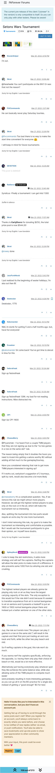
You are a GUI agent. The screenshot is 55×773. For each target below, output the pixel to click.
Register (8, 751)
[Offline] (4, 56)
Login (18, 751)
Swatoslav (11, 299)
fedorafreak (12, 368)
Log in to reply (45, 36)
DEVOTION (11, 166)
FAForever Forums (19, 2)
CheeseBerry (12, 438)
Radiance (11, 185)
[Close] (50, 702)
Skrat (9, 79)
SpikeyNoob (12, 552)
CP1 (8, 415)
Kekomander (12, 322)
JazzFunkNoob (13, 275)
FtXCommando (13, 108)
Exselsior (11, 345)
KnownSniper (12, 56)
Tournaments (10, 31)
